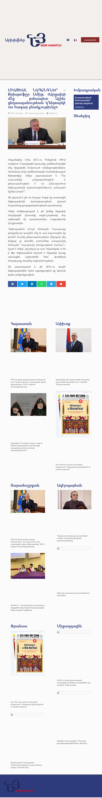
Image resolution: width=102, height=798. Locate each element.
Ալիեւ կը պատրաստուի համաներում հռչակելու (73, 594)
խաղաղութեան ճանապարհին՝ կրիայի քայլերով (84, 100)
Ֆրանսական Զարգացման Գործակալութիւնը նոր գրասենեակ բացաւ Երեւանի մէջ (26, 764)
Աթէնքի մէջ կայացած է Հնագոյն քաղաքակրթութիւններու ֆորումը (72, 741)
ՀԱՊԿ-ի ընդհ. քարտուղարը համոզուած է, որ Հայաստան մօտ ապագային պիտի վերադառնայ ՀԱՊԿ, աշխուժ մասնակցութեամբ (28, 383)
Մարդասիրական (36, 113)
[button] (68, 40)
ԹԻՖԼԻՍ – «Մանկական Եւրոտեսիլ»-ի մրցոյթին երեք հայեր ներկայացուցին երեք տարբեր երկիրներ (28, 607)
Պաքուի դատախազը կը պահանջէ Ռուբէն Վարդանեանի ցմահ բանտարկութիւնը (72, 538)
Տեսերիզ (82, 115)
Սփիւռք (63, 323)
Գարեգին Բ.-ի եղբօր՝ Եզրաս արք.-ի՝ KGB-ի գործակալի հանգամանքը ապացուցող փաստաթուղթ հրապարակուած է (27, 446)
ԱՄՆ (12, 113)
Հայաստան (21, 323)
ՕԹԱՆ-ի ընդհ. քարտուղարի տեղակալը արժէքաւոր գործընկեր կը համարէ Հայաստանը (73, 682)
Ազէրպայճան (69, 485)
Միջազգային (69, 626)
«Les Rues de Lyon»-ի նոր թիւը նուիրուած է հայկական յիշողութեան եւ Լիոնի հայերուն (73, 466)
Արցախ (19, 113)
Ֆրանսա (19, 626)
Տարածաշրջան (25, 485)
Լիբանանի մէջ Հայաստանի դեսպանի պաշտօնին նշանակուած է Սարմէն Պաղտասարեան (73, 381)
